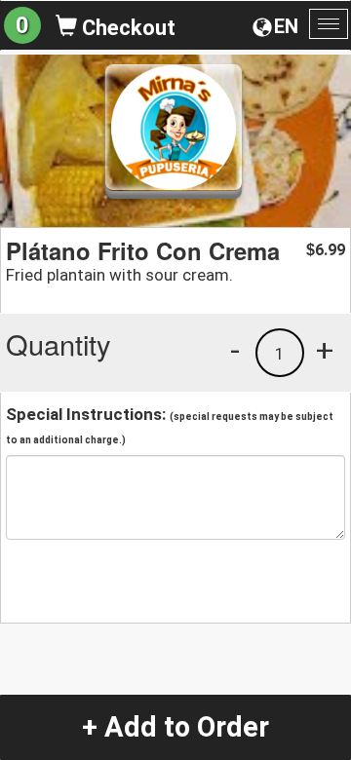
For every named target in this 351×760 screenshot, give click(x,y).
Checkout (126, 28)
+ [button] (324, 349)
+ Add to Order (175, 726)
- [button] (235, 349)
